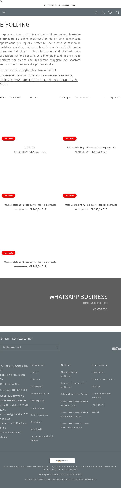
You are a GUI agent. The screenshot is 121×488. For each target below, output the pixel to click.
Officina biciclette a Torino (74, 394)
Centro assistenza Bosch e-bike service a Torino (75, 425)
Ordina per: (65, 97)
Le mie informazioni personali (102, 395)
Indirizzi (96, 386)
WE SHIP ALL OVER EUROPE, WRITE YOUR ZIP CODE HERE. (36, 75)
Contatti (35, 372)
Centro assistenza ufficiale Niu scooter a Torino (74, 414)
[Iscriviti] (56, 347)
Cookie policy (37, 407)
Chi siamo (35, 379)
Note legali (36, 429)
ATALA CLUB (29, 148)
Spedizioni (36, 422)
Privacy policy (37, 400)
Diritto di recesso (39, 415)
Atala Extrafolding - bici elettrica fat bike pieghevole (91, 148)
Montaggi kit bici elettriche (69, 374)
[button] (3, 12)
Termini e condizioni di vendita (42, 438)
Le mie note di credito (103, 379)
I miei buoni (98, 404)
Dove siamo (36, 386)
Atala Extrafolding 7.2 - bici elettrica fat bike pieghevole (91, 205)
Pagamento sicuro (40, 393)
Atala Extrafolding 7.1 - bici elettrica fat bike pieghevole (30, 205)
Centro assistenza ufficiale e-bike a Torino (74, 403)
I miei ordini (98, 372)
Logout (95, 411)
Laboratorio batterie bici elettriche (73, 385)
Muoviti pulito (16, 466)
